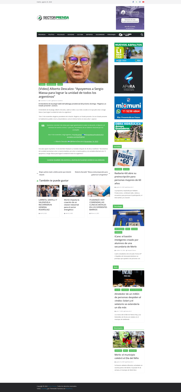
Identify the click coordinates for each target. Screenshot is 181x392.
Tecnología (118, 232)
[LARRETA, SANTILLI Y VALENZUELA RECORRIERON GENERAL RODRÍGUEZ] (48, 186)
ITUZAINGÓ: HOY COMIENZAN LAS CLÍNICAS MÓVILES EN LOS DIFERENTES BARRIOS (98, 205)
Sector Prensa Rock (136, 289)
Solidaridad (100, 34)
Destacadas (118, 169)
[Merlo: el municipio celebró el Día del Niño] (128, 339)
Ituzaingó (42, 84)
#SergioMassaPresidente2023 (94, 135)
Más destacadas (51, 84)
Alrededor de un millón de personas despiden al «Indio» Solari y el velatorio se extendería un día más (128, 300)
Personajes (111, 34)
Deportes (89, 34)
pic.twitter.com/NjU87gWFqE (76, 137)
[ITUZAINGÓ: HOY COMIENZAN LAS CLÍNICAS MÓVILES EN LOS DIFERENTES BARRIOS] (98, 186)
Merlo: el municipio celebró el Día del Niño (127, 356)
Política (51, 34)
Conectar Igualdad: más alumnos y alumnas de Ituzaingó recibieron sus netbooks (76, 160)
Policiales (61, 34)
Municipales (133, 350)
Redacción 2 (128, 311)
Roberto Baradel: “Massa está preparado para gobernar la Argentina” (91, 173)
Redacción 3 (130, 187)
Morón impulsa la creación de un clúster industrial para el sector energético (71, 205)
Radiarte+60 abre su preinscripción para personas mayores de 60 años (128, 178)
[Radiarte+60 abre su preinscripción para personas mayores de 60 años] (128, 158)
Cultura (80, 34)
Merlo (127, 229)
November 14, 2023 (91, 141)
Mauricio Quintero (58, 100)
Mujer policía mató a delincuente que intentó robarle (55, 173)
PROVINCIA (41, 34)
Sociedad (71, 34)
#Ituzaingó (78, 135)
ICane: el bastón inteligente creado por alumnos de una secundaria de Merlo (126, 241)
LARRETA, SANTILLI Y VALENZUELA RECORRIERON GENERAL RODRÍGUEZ (48, 205)
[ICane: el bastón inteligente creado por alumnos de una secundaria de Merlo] (128, 218)
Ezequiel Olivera (131, 250)
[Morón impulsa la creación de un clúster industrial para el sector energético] (73, 186)
